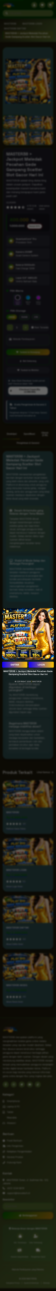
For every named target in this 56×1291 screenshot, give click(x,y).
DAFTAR (15, 664)
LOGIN (41, 664)
